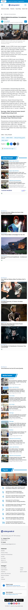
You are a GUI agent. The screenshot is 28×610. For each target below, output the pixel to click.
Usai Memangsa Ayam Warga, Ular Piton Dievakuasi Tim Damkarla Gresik (17, 433)
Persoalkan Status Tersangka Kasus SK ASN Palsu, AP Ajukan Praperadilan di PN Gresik (16, 450)
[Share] (25, 21)
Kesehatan (11, 378)
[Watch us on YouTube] (16, 603)
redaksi (3, 550)
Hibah (3, 137)
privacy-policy (4, 552)
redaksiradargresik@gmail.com (8, 544)
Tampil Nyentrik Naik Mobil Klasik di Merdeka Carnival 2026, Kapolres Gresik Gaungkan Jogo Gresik (16, 523)
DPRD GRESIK (5, 140)
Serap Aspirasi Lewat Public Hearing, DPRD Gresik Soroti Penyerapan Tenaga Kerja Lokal (17, 441)
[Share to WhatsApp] (8, 144)
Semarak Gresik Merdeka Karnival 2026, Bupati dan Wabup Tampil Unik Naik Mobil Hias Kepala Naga (15, 497)
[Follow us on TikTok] (19, 603)
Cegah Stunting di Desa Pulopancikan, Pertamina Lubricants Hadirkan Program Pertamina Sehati (16, 515)
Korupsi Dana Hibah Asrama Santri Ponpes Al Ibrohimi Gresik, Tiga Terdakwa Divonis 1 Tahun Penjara (17, 164)
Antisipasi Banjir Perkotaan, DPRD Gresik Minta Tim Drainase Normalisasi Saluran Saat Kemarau (17, 459)
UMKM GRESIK (9, 137)
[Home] (1, 14)
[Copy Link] (17, 144)
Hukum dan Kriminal (14, 161)
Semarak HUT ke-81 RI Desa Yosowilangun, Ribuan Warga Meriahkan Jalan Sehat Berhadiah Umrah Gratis (16, 502)
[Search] (25, 5)
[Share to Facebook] (11, 144)
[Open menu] (2, 5)
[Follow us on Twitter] (11, 603)
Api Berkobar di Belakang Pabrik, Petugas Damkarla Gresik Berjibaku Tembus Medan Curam (14, 493)
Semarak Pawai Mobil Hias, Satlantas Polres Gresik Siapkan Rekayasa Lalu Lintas (15, 519)
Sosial (21, 569)
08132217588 (4, 540)
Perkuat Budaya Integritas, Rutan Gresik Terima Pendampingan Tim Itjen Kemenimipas (17, 407)
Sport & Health (23, 571)
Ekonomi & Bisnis (5, 575)
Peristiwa (11, 430)
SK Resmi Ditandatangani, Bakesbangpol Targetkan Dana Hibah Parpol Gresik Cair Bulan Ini (17, 183)
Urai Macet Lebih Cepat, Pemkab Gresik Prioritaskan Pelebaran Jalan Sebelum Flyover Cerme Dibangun (15, 488)
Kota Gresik (11, 395)
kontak (2, 556)
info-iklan (3, 558)
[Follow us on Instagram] (14, 603)
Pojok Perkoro (4, 569)
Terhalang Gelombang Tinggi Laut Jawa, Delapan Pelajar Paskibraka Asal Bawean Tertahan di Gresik (13, 482)
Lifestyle (3, 579)
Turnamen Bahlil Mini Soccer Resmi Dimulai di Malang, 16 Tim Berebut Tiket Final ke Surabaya (17, 416)
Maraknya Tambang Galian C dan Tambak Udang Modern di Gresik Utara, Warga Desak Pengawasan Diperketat (17, 399)
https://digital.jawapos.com (12, 594)
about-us (3, 560)
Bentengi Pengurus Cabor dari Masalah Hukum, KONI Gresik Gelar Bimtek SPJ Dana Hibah (17, 174)
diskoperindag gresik (19, 137)
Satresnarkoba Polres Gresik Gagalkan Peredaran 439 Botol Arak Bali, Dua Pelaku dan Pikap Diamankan (17, 391)
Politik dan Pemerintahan (10, 14)
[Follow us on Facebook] (9, 603)
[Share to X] (14, 144)
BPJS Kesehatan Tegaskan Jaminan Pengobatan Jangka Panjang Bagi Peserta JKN (18, 382)
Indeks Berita (4, 562)
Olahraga (11, 413)
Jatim (2, 577)
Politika (21, 568)
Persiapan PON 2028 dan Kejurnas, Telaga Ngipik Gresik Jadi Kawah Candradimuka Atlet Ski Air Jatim (17, 424)
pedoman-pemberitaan (6, 554)
